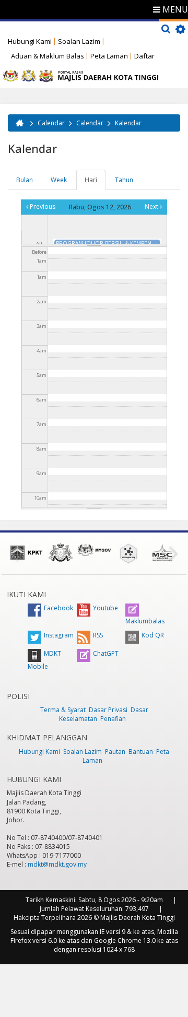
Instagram (59, 635)
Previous (41, 206)
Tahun (124, 179)
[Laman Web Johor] (60, 552)
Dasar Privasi (108, 709)
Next (152, 206)
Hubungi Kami (30, 41)
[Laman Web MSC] (162, 552)
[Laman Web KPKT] (26, 552)
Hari (95, 182)
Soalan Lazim (79, 41)
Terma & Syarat (63, 709)
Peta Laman (109, 56)
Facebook (58, 608)
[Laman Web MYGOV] (94, 550)
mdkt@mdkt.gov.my (57, 864)
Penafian (113, 718)
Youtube (105, 608)
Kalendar (128, 123)
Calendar (51, 123)
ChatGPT (106, 653)
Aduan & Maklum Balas (47, 56)
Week (59, 179)
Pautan (115, 751)
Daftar (144, 56)
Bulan (24, 179)
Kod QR (153, 635)
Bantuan (140, 751)
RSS (98, 635)
